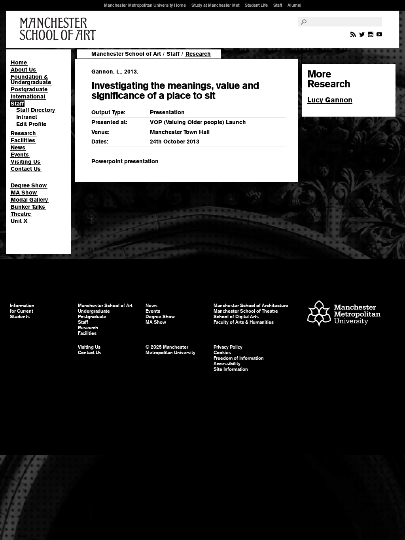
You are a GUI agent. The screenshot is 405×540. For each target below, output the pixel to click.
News (18, 147)
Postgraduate (29, 89)
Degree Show (29, 185)
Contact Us (26, 169)
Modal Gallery (29, 199)
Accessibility (227, 363)
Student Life (256, 5)
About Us (23, 69)
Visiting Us (25, 162)
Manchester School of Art (59, 29)
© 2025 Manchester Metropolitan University (170, 349)
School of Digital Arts (236, 316)
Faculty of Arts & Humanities (244, 322)
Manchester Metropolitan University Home (145, 5)
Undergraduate (94, 311)
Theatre (21, 214)
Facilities (23, 140)
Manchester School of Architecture (251, 305)
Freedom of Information (239, 358)
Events (20, 154)
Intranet (26, 117)
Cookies (222, 352)
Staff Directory (35, 110)
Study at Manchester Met (215, 5)
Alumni (294, 5)
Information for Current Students (22, 311)
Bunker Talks (28, 207)
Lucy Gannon (329, 100)
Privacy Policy (228, 347)
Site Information (231, 369)
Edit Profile (31, 124)
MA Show (24, 192)
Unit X (19, 221)
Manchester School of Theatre (246, 311)
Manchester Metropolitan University (343, 314)
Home (19, 62)
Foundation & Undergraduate (31, 79)
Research (23, 133)
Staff (277, 5)
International (28, 96)
